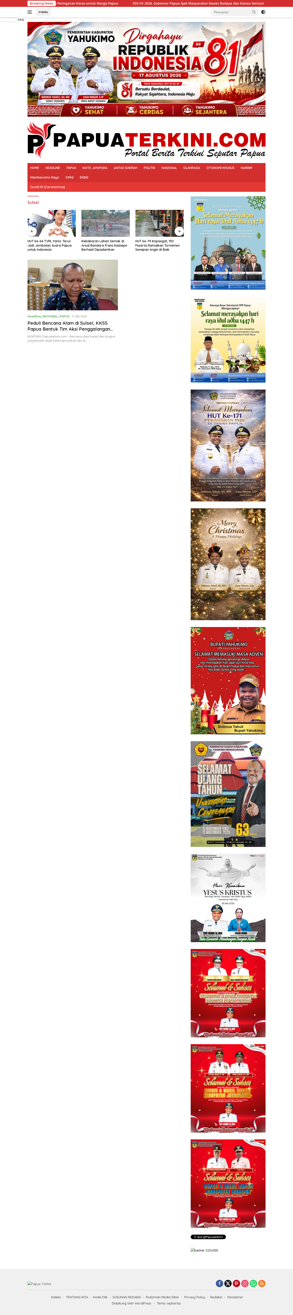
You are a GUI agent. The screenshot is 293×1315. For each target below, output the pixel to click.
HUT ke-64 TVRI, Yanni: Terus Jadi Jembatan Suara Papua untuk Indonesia (49, 245)
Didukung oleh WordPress (131, 1303)
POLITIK (149, 168)
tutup (21, 19)
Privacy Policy (194, 1297)
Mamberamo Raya (44, 177)
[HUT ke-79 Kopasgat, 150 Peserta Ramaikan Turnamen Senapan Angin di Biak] (159, 223)
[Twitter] (228, 1284)
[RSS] (262, 1284)
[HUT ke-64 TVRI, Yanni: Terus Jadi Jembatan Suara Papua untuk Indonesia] (51, 223)
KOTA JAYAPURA (95, 168)
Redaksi (216, 1297)
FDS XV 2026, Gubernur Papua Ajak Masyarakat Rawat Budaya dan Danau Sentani (122, 3)
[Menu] (30, 12)
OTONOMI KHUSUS (220, 168)
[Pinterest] (236, 1284)
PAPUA (71, 168)
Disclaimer (235, 1297)
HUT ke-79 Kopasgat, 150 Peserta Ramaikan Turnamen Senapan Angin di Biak (157, 245)
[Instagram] (245, 1284)
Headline (34, 316)
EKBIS (84, 177)
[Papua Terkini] (146, 139)
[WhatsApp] (253, 1284)
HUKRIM (246, 168)
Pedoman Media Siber (162, 1297)
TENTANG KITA (77, 1297)
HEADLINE (53, 168)
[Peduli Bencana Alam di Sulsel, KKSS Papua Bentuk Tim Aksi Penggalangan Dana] (72, 285)
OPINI (69, 177)
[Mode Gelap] (263, 12)
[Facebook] (219, 1284)
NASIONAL (169, 168)
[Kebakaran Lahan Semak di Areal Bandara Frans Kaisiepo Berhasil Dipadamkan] (105, 223)
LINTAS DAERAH (125, 168)
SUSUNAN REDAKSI (127, 1297)
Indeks (43, 12)
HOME (34, 168)
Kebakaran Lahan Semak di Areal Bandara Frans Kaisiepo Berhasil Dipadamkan (104, 245)
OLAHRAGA (191, 168)
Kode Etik (100, 1297)
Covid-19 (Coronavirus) (47, 187)
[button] (254, 12)
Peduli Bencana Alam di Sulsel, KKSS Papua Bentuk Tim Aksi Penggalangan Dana (68, 329)
